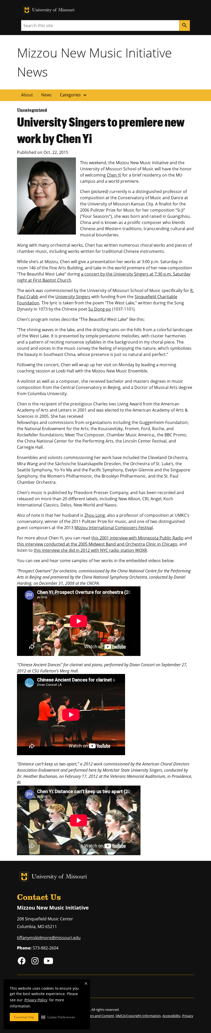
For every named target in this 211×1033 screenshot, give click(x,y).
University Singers (72, 296)
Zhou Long (94, 515)
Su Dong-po (99, 309)
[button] (58, 1017)
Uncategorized (32, 110)
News (46, 95)
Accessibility (171, 1015)
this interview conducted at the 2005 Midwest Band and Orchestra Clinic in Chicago (97, 544)
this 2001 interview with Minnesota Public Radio (137, 538)
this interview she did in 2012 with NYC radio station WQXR (90, 550)
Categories (74, 95)
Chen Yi (114, 175)
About (27, 95)
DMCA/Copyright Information (138, 1015)
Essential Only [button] (24, 1017)
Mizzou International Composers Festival (113, 527)
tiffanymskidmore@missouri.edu (49, 937)
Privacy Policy (35, 999)
